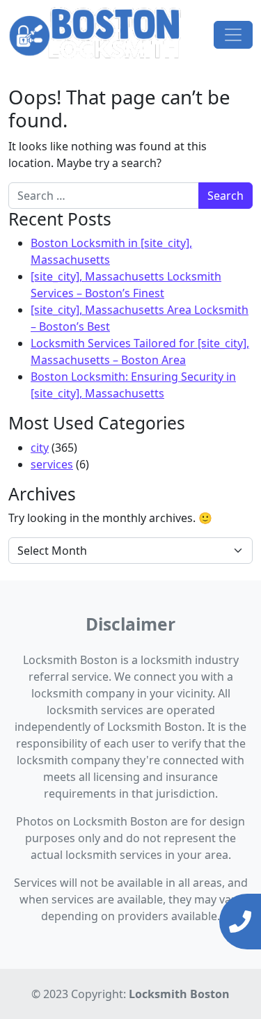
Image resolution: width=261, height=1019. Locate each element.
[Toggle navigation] (233, 35)
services (52, 464)
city (40, 447)
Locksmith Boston (179, 994)
